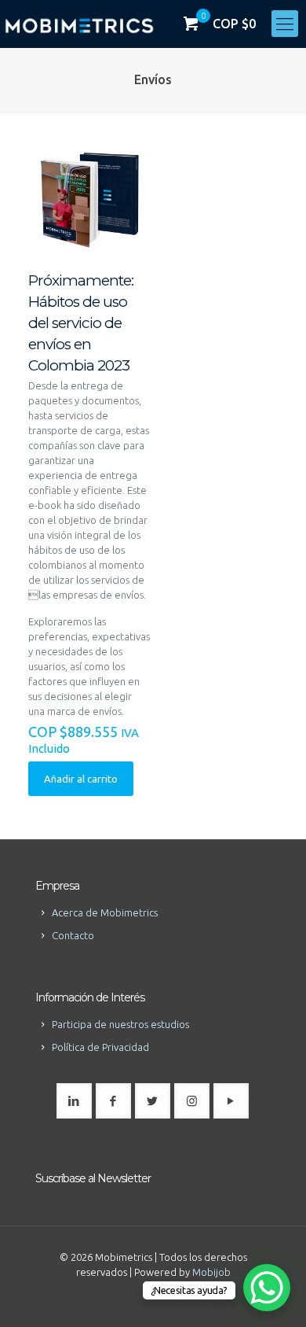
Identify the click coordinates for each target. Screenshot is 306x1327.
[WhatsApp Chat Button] (266, 1287)
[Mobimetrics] (79, 23)
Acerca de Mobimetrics (105, 912)
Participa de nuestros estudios (120, 1024)
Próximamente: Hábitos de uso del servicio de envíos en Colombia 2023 (80, 322)
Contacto (73, 935)
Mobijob (211, 1271)
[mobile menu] (284, 23)
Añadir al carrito (81, 778)
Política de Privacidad (100, 1046)
